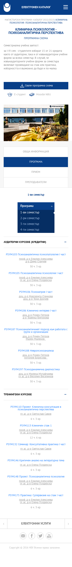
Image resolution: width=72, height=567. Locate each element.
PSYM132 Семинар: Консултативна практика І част (36, 444)
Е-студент (20, 94)
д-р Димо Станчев (35, 262)
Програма (35, 162)
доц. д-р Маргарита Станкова (36, 296)
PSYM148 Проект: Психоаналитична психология (35, 477)
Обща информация (36, 152)
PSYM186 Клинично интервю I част (35, 311)
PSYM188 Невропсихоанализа (36, 351)
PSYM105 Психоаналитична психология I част (36, 273)
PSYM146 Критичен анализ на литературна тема (36, 460)
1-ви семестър (29, 213)
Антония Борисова (36, 358)
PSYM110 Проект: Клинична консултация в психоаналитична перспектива (36, 408)
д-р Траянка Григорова (36, 318)
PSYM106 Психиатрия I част (35, 292)
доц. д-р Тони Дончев (35, 299)
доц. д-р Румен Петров (36, 315)
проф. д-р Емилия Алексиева (36, 259)
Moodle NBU (43, 94)
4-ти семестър (29, 230)
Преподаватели (36, 182)
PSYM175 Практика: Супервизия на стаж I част (35, 495)
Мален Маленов (36, 339)
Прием (35, 172)
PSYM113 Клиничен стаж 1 (36, 426)
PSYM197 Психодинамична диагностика (36, 369)
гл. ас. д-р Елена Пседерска (36, 280)
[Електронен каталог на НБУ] (7, 7)
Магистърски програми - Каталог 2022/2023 (29, 20)
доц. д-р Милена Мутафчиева (36, 374)
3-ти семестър (29, 224)
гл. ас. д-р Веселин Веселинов (35, 376)
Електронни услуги (36, 524)
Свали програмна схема (39, 86)
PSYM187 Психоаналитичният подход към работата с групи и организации (36, 331)
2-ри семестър (30, 218)
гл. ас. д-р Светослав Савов (35, 414)
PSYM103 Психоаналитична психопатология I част (36, 254)
